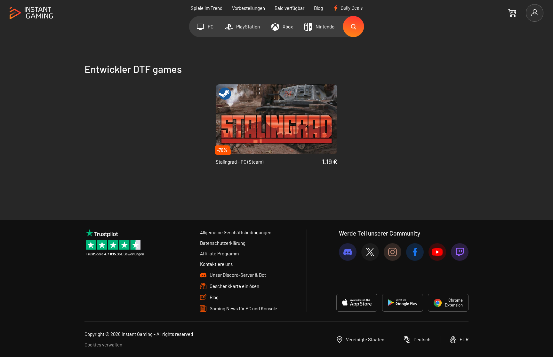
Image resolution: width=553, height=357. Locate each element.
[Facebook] (415, 252)
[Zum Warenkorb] (512, 13)
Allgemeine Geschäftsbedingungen (235, 232)
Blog (318, 8)
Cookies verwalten (103, 344)
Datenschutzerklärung (222, 243)
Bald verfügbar (289, 8)
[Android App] (402, 303)
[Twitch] (460, 252)
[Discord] (348, 252)
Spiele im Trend (206, 8)
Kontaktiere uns (216, 264)
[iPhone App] (356, 303)
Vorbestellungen (248, 8)
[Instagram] (392, 252)
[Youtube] (437, 252)
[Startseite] (31, 13)
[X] (370, 252)
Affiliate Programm (219, 253)
